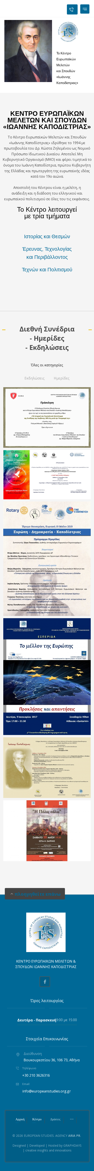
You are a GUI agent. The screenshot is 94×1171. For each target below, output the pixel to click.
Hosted (53, 1145)
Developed (37, 1145)
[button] (84, 9)
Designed (19, 1145)
